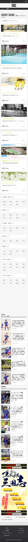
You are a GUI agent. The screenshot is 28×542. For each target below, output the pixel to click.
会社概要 (7, 530)
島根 (11, 264)
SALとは (21, 528)
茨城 (4, 217)
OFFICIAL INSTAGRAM (8, 519)
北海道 (23, 41)
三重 (24, 241)
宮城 (24, 201)
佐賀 (11, 280)
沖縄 (24, 283)
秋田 (4, 204)
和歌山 (10, 254)
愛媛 (24, 267)
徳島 (11, 267)
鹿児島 (17, 283)
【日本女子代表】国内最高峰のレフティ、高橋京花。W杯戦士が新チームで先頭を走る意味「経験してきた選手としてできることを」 (19, 377)
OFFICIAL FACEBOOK (21, 517)
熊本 (24, 280)
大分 (4, 283)
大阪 (4, 251)
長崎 (17, 280)
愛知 (4, 241)
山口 (4, 267)
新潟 (11, 227)
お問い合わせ (7, 535)
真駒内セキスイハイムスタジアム (10, 160)
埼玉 (17, 214)
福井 (11, 230)
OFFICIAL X (8, 517)
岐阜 (11, 241)
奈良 (4, 254)
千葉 (24, 214)
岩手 (17, 201)
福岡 (4, 280)
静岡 (17, 241)
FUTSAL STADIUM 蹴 (8, 118)
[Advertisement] (14, 302)
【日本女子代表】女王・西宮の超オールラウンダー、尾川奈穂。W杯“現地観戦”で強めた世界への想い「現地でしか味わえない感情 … (18, 351)
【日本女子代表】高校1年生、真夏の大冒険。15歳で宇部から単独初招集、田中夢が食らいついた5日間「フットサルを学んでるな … (19, 323)
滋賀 (24, 251)
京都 (17, 251)
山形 (11, 204)
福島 (17, 204)
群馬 (17, 217)
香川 (17, 267)
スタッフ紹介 (21, 530)
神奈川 (10, 214)
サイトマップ (21, 532)
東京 (4, 214)
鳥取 (4, 264)
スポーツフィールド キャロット (10, 65)
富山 (24, 227)
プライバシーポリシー (7, 532)
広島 (24, 264)
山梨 (4, 227)
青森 (11, 201)
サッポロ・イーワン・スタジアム (10, 33)
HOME (2, 8)
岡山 (17, 264)
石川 (4, 230)
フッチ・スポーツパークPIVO (9, 93)
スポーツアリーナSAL (7, 183)
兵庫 (11, 251)
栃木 (11, 217)
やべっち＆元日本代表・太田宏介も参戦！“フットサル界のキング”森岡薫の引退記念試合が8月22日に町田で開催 (19, 364)
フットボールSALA (7, 133)
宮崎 (11, 283)
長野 (17, 227)
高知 (4, 270)
